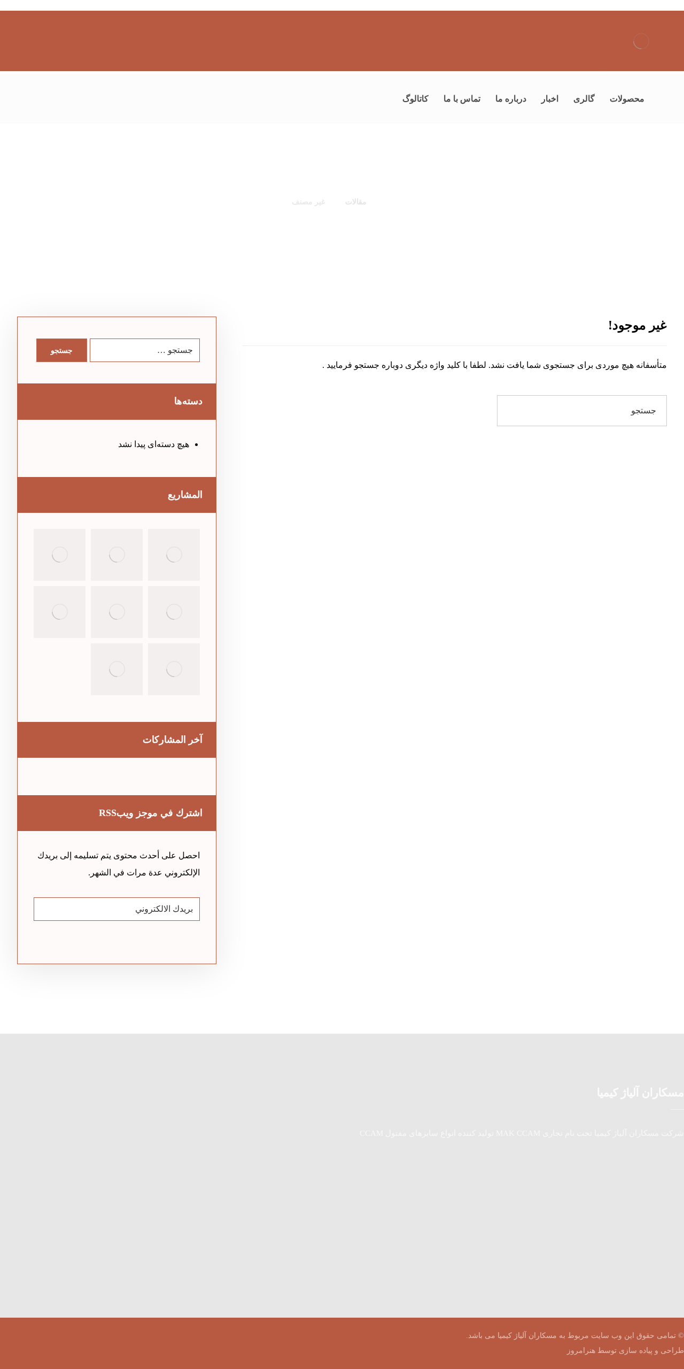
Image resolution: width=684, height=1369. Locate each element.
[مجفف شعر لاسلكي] (174, 669)
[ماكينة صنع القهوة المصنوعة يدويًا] (174, 555)
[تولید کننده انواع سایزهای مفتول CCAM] (641, 41)
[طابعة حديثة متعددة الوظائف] (117, 669)
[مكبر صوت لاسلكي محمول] (60, 612)
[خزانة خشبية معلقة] (117, 555)
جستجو (62, 351)
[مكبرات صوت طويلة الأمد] (60, 555)
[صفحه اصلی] (390, 202)
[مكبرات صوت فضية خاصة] (174, 612)
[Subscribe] (47, 909)
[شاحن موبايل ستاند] (117, 612)
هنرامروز (581, 1351)
